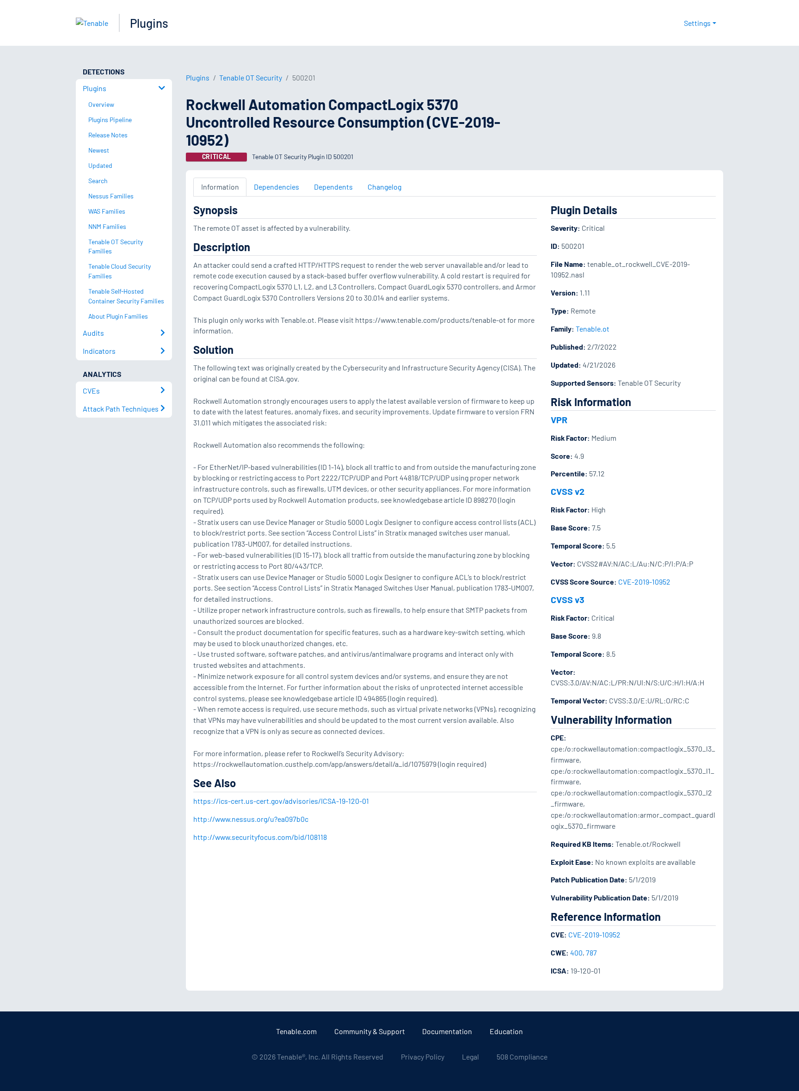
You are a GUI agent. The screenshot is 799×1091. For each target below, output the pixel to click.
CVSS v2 (567, 491)
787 (591, 952)
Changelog (384, 186)
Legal (470, 1056)
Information (220, 186)
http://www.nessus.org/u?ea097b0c (250, 818)
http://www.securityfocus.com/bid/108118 (260, 836)
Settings (697, 22)
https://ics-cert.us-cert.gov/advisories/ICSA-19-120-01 (281, 800)
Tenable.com (296, 1031)
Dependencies (276, 186)
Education (506, 1031)
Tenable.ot (592, 328)
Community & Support (369, 1031)
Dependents (333, 186)
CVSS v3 (567, 599)
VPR (559, 419)
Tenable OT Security (250, 77)
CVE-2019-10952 (644, 581)
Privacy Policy (422, 1056)
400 (576, 952)
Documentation (447, 1031)
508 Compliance (522, 1056)
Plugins (149, 23)
